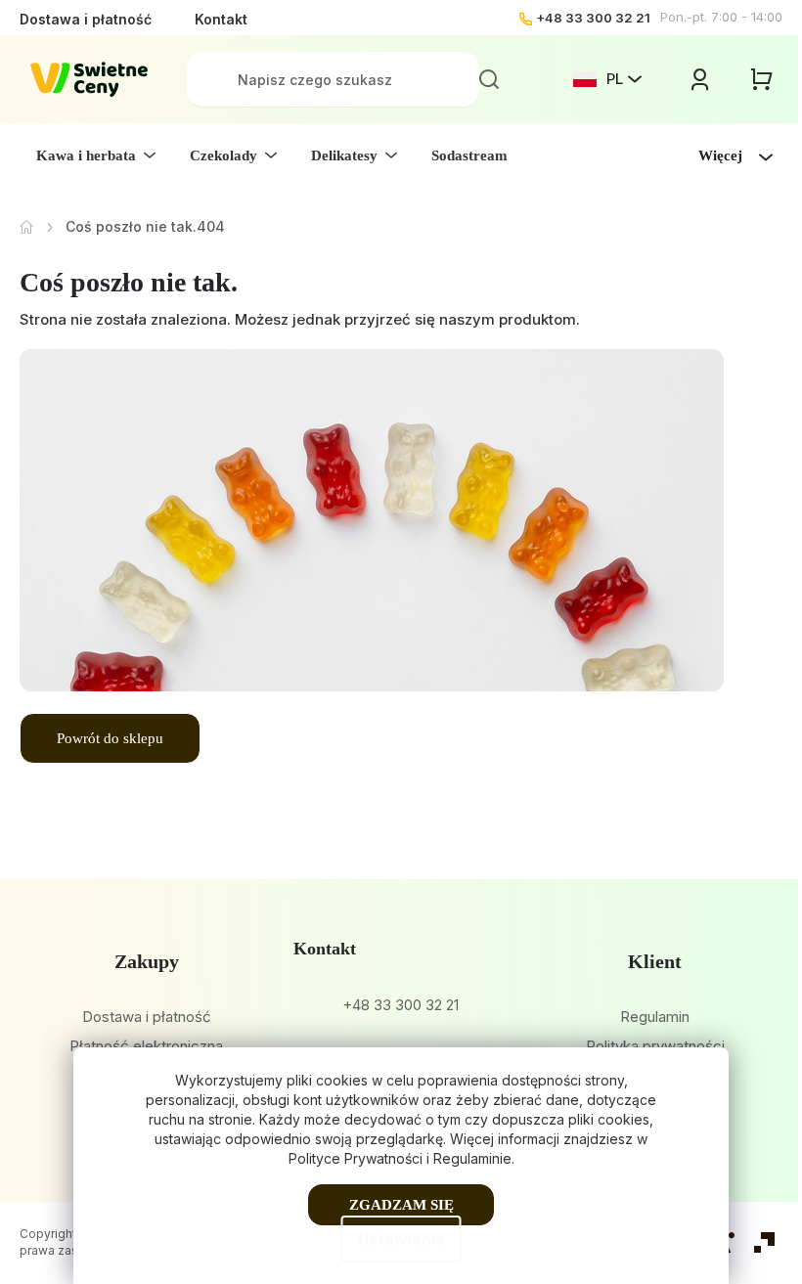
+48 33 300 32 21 (593, 17)
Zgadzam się (401, 1205)
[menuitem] (96, 155)
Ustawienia (401, 1239)
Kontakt (221, 19)
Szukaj (489, 79)
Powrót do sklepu (110, 738)
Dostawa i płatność (86, 19)
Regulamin (655, 1016)
